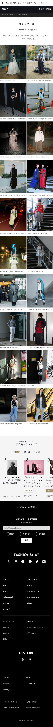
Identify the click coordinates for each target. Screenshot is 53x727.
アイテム (6, 683)
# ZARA (2, 424)
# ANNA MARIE (17, 309)
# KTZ (28, 271)
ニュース (9, 3)
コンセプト (31, 683)
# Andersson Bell (18, 233)
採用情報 (6, 627)
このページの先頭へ (28, 507)
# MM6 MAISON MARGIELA (39, 424)
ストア (29, 3)
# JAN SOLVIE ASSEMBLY (8, 119)
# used (23, 195)
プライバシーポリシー (34, 627)
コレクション (31, 579)
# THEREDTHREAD (22, 119)
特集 (14, 3)
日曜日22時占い (9, 597)
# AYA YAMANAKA (32, 119)
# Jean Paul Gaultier (6, 195)
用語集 (29, 603)
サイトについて (8, 622)
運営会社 (6, 639)
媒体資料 (6, 633)
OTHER (42, 534)
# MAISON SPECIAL (6, 233)
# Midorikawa (35, 233)
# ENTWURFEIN (23, 385)
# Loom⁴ (41, 271)
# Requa (37, 309)
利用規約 (29, 622)
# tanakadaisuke (5, 80)
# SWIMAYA (24, 157)
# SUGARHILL (10, 271)
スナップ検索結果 (22, 14)
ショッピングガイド (10, 702)
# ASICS (50, 119)
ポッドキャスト (32, 597)
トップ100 (7, 603)
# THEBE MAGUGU (46, 347)
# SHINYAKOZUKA (46, 309)
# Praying (37, 157)
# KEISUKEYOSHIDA (33, 347)
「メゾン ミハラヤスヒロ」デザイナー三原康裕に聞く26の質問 (12, 480)
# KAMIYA (48, 80)
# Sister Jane (45, 157)
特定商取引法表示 (33, 708)
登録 (26, 540)
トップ (4, 14)
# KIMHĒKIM (14, 80)
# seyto (29, 233)
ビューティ (22, 3)
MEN (12, 534)
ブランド (6, 677)
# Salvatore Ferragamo (46, 385)
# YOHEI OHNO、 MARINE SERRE (37, 195)
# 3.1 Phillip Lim (12, 385)
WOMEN (26, 534)
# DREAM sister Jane (6, 157)
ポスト (29, 585)
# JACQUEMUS (42, 119)
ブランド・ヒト (38, 3)
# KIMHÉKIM (16, 195)
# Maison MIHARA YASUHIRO (35, 80)
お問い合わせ (31, 633)
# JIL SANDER (12, 347)
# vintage (3, 271)
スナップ (11, 14)
